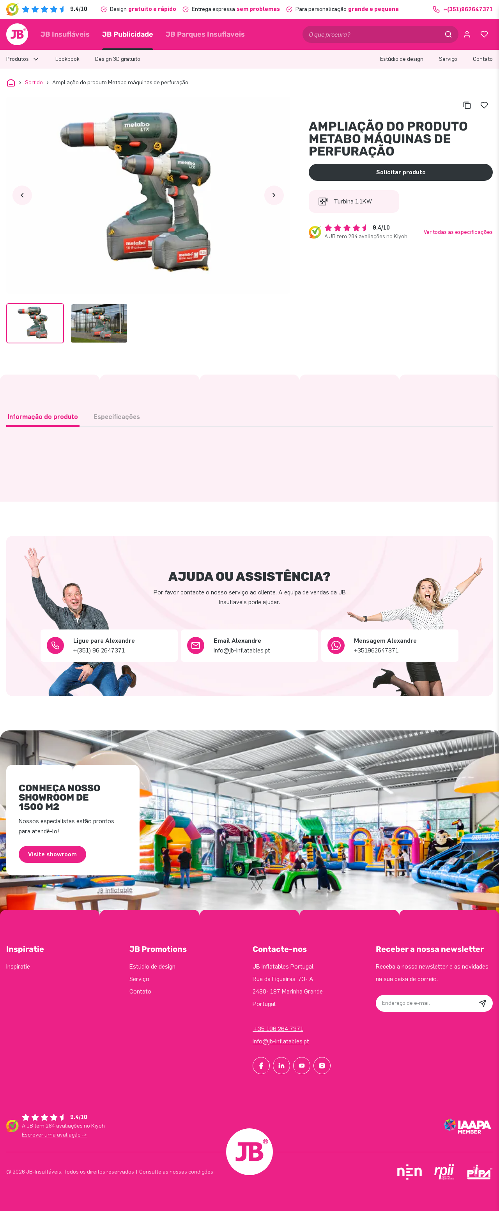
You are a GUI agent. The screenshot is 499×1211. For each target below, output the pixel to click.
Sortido (34, 82)
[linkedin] (281, 1065)
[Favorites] (484, 34)
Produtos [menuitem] (17, 59)
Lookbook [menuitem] (67, 59)
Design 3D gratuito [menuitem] (117, 59)
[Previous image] (22, 195)
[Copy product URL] (467, 105)
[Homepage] (17, 34)
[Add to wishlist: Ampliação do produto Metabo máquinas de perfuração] (484, 105)
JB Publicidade (127, 34)
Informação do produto (43, 417)
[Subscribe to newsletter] (482, 1003)
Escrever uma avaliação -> (54, 1134)
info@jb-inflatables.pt (281, 1041)
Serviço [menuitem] (448, 59)
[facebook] (261, 1065)
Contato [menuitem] (483, 59)
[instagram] (322, 1065)
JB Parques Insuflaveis (205, 34)
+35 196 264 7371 (278, 1028)
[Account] (467, 34)
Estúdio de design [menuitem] (401, 59)
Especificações (117, 417)
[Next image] (274, 195)
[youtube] (301, 1065)
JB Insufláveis (65, 34)
